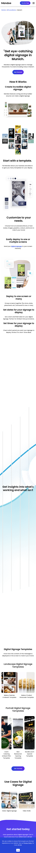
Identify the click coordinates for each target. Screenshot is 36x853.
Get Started (18, 72)
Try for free (25, 3)
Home (3, 10)
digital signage (16, 246)
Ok (18, 850)
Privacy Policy (28, 843)
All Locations (11, 10)
